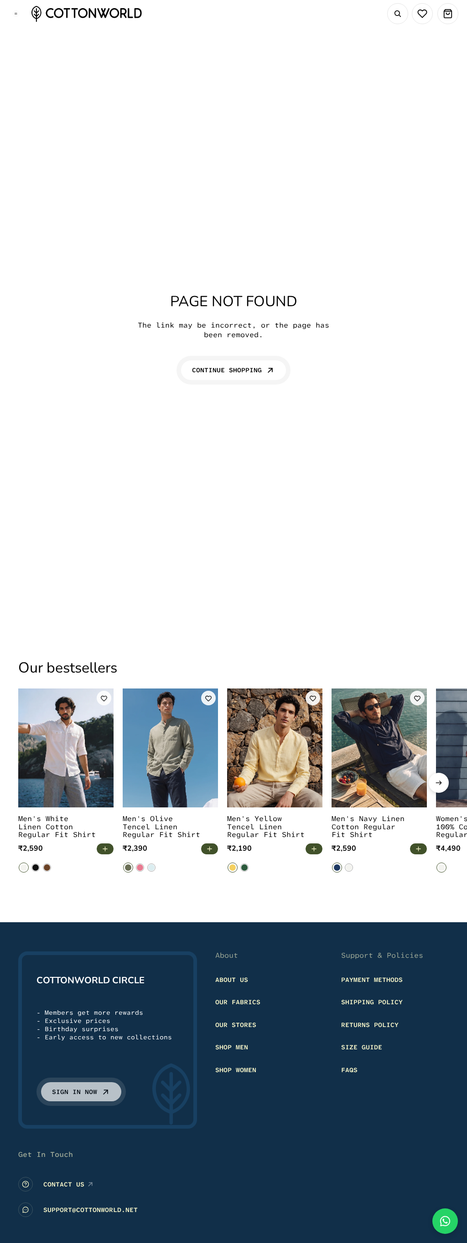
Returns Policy (370, 1025)
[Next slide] (439, 783)
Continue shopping (227, 370)
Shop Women (235, 1070)
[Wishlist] (422, 13)
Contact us (63, 1184)
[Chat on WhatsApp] (445, 1221)
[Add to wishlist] (104, 698)
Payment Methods (372, 980)
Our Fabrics (237, 1002)
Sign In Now (74, 1092)
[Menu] (15, 13)
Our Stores (235, 1025)
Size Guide (361, 1047)
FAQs (349, 1070)
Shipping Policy (372, 1002)
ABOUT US (231, 980)
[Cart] (447, 13)
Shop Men (231, 1047)
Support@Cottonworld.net (90, 1210)
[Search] (397, 13)
